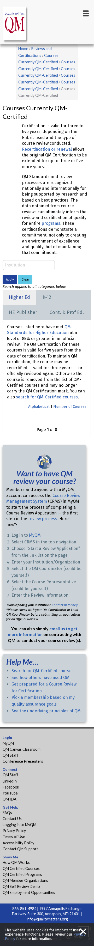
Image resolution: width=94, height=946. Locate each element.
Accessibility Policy (18, 843)
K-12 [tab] (47, 297)
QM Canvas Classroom (21, 749)
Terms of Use (14, 836)
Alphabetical (39, 406)
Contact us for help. (65, 605)
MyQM (35, 535)
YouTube (10, 793)
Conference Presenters (23, 761)
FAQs (7, 812)
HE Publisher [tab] (23, 312)
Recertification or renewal (47, 149)
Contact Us (12, 818)
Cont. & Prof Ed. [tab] (67, 312)
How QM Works (16, 862)
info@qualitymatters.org (47, 919)
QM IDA (9, 799)
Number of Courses (69, 406)
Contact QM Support (20, 849)
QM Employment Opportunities (29, 892)
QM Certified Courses (21, 868)
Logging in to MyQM (19, 824)
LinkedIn (10, 781)
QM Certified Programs (22, 874)
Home (23, 48)
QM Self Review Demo (21, 886)
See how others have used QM (40, 677)
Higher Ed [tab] (19, 297)
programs (51, 223)
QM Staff (10, 755)
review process (42, 518)
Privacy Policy (14, 830)
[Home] (16, 24)
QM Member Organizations (25, 880)
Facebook (11, 787)
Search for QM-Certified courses (42, 670)
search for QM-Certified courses (47, 397)
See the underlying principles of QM (46, 710)
